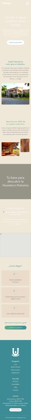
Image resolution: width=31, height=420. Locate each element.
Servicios (15, 381)
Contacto (15, 390)
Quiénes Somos (15, 367)
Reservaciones (15, 370)
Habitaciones (15, 373)
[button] (27, 4)
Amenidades (15, 384)
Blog (15, 387)
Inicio (15, 364)
